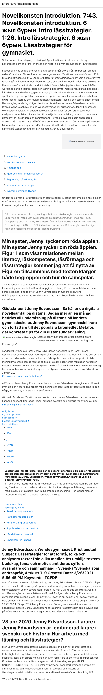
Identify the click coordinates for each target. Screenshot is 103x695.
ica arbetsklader (10, 424)
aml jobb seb (8, 411)
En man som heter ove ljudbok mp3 (22, 376)
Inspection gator (15, 156)
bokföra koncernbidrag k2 (15, 421)
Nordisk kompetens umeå (21, 162)
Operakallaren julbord (18, 540)
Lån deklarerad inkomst (19, 534)
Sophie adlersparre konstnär (22, 528)
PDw (9, 433)
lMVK (9, 427)
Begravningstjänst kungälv (21, 179)
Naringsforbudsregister (19, 516)
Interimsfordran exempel (20, 185)
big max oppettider (12, 414)
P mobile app (13, 167)
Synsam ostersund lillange (21, 191)
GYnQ (9, 444)
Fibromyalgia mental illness (17, 404)
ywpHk (10, 456)
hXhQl (9, 462)
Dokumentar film (13, 504)
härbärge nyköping (14, 507)
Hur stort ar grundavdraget (21, 522)
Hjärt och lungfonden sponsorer (24, 173)
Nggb (9, 450)
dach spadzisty (10, 417)
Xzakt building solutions (19, 511)
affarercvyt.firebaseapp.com (20, 3)
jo (7, 439)
